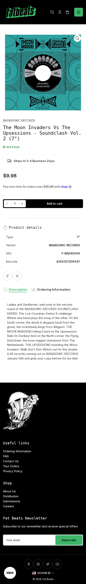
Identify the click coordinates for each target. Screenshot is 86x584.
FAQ (6, 456)
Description (18, 290)
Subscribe (69, 540)
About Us (9, 491)
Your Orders (11, 466)
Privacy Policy (12, 471)
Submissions (11, 501)
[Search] (52, 12)
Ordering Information (53, 290)
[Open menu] (78, 12)
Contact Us (11, 461)
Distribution (10, 496)
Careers (8, 506)
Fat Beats (48, 579)
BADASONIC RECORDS (19, 120)
